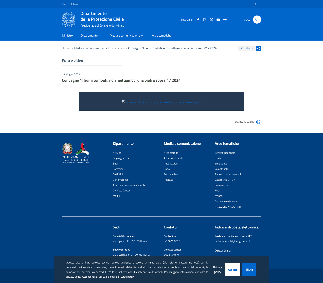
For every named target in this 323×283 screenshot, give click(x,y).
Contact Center (121, 190)
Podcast (168, 180)
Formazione (221, 185)
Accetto (233, 269)
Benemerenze (121, 180)
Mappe (218, 196)
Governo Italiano (70, 4)
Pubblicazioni (171, 163)
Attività (117, 153)
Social (167, 169)
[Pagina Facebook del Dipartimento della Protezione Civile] (196, 19)
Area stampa (171, 153)
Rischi (218, 158)
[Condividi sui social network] (258, 48)
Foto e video (115, 48)
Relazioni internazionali (228, 174)
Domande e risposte (226, 201)
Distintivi (118, 174)
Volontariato (221, 169)
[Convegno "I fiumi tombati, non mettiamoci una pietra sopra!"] (161, 101)
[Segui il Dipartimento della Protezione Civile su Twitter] (210, 19)
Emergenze (221, 163)
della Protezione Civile (102, 16)
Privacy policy (218, 269)
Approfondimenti (173, 158)
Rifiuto (248, 269)
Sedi (115, 163)
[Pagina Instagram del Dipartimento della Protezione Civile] (203, 19)
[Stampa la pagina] (258, 121)
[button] (257, 19)
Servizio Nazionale (225, 153)
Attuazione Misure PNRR (229, 207)
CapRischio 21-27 (225, 180)
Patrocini (118, 169)
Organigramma (121, 158)
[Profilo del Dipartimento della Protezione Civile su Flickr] (223, 19)
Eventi (218, 190)
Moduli (116, 196)
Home (65, 48)
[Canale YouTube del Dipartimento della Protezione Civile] (216, 19)
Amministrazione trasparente (129, 185)
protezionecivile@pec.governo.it (232, 241)
